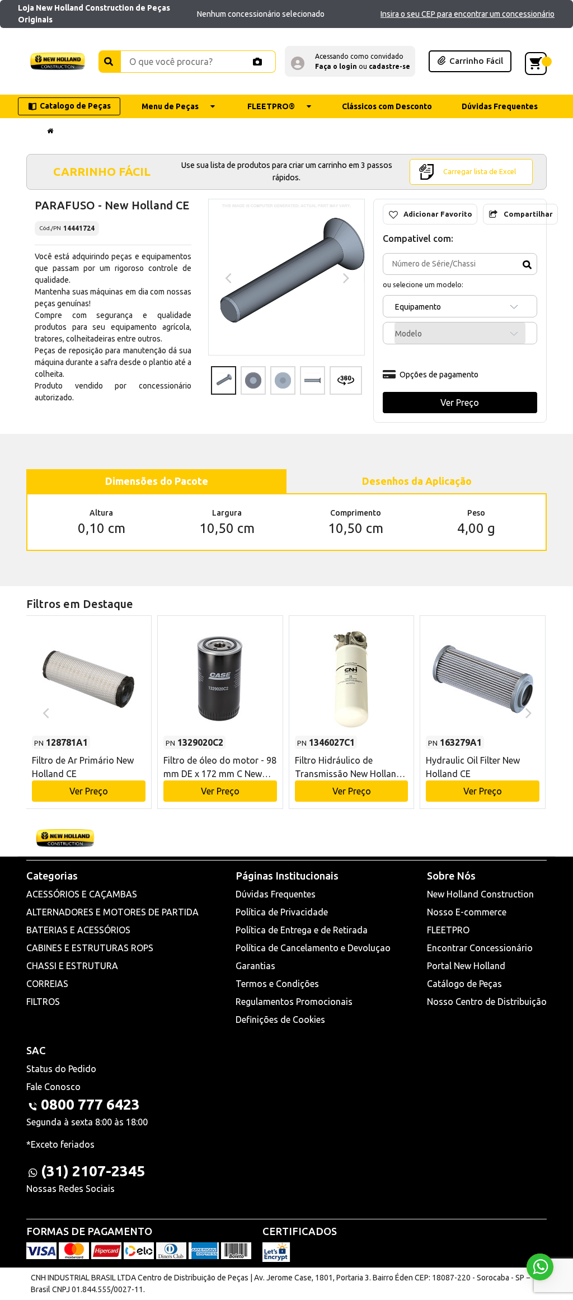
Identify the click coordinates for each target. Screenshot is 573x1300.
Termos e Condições (277, 984)
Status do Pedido (61, 1069)
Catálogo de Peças (464, 984)
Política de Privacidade (282, 912)
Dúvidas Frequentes (276, 894)
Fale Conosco (53, 1087)
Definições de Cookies (280, 1019)
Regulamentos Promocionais (294, 1002)
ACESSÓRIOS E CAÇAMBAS (81, 894)
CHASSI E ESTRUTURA (72, 966)
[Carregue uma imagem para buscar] (257, 61)
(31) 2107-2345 (93, 1171)
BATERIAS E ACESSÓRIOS (78, 930)
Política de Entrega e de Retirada (302, 930)
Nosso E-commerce (466, 912)
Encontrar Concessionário (480, 948)
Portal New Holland (466, 966)
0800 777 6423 (90, 1104)
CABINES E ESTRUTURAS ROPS (89, 948)
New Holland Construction (480, 894)
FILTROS (43, 1002)
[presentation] (227, 277)
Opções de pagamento (439, 374)
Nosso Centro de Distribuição (487, 1002)
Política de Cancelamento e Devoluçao (313, 948)
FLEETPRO (448, 930)
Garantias (255, 966)
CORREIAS (47, 984)
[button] (350, 61)
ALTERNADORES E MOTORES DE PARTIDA (112, 912)
